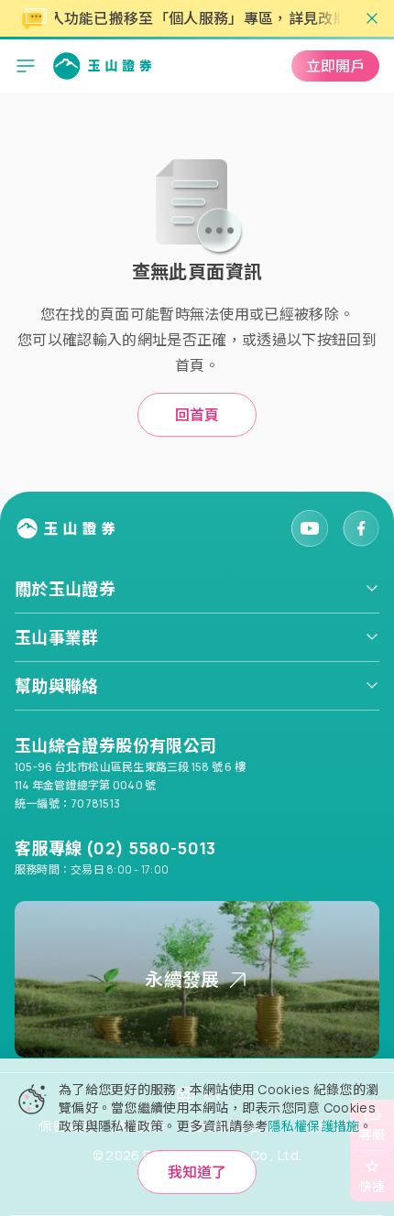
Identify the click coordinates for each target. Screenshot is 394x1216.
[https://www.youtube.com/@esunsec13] (309, 528)
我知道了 (197, 1172)
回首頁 (197, 415)
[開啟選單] (26, 66)
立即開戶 (335, 66)
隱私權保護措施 (313, 1126)
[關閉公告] (372, 18)
